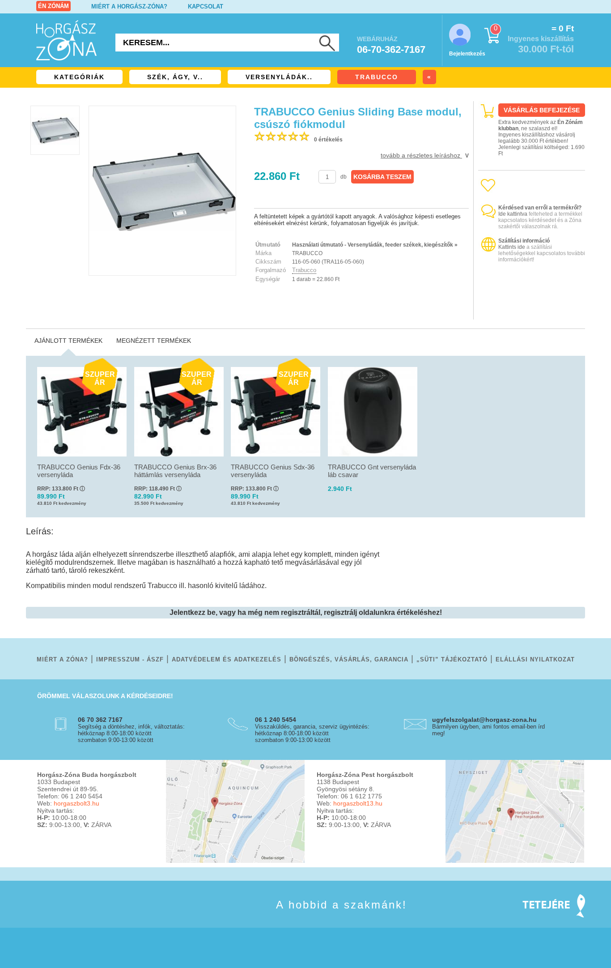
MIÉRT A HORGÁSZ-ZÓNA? (129, 6)
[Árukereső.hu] (531, 311)
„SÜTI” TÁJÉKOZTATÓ (452, 659)
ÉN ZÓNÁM (53, 6)
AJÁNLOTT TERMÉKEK (68, 340)
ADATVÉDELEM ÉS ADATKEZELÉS (226, 659)
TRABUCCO (376, 77)
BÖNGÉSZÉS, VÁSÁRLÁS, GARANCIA (348, 659)
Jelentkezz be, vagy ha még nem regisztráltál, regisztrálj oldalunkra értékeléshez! (306, 612)
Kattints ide (511, 247)
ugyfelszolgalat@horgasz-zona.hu (484, 719)
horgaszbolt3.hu (76, 803)
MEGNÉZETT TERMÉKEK (153, 340)
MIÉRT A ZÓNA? (62, 659)
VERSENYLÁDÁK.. (279, 77)
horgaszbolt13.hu (357, 803)
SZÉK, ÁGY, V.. (175, 77)
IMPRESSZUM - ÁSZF (130, 659)
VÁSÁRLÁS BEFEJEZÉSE (542, 110)
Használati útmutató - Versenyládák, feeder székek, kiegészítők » (375, 245)
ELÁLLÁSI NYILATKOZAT (535, 659)
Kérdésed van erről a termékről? (539, 208)
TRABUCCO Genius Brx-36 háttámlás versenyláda (175, 470)
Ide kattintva (512, 214)
